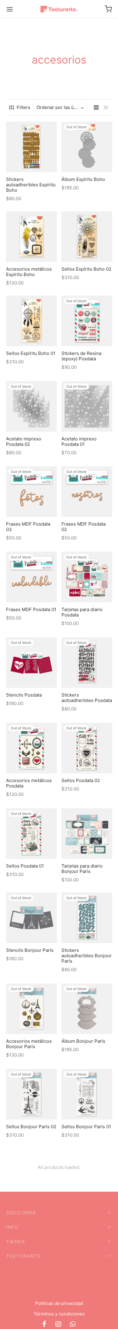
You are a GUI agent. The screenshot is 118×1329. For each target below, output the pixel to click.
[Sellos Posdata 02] (86, 748)
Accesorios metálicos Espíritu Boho (29, 271)
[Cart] (108, 9)
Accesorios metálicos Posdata (29, 783)
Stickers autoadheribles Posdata (86, 697)
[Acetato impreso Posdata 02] (31, 406)
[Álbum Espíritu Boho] (86, 147)
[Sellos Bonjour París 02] (31, 1094)
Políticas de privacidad (59, 1303)
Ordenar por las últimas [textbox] (61, 107)
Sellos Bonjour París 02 (31, 1126)
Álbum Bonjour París (83, 1041)
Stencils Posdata (24, 695)
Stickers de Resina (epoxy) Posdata (81, 355)
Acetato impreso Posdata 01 (79, 441)
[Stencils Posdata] (31, 662)
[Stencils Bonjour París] (31, 918)
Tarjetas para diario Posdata (82, 612)
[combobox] (61, 107)
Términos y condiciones (59, 1314)
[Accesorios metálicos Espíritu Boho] (31, 236)
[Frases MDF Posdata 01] (31, 577)
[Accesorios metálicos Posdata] (31, 748)
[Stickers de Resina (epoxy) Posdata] (86, 321)
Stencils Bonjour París (30, 950)
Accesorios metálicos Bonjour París (29, 1043)
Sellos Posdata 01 (25, 866)
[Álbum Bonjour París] (86, 1008)
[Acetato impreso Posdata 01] (86, 406)
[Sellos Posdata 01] (31, 833)
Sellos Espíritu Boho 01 (30, 353)
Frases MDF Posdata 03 (28, 526)
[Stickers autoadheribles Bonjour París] (86, 918)
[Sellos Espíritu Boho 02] (86, 236)
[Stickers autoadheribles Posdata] (86, 662)
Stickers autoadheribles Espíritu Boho (31, 184)
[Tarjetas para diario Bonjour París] (86, 833)
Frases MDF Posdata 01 (31, 609)
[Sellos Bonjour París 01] (86, 1094)
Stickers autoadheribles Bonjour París (86, 955)
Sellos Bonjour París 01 (86, 1126)
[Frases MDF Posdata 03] (31, 491)
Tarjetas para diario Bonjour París (82, 868)
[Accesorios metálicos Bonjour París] (31, 1008)
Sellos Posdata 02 (80, 780)
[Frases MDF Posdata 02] (86, 491)
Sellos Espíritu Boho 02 (86, 269)
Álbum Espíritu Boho (83, 179)
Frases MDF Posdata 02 (83, 526)
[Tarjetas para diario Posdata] (86, 577)
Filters (23, 107)
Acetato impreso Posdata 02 (23, 441)
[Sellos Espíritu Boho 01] (31, 321)
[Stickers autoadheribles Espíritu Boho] (31, 147)
